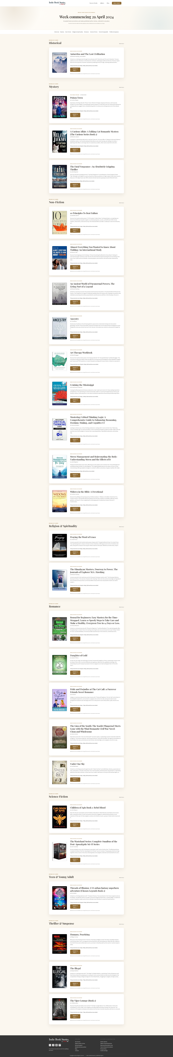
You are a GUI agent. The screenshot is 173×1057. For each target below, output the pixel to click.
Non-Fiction (68, 32)
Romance (86, 32)
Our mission (77, 1041)
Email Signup (116, 3)
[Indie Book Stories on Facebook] (53, 1045)
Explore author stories (80, 1043)
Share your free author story (106, 1045)
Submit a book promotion (106, 1043)
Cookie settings (104, 1050)
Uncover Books (93, 3)
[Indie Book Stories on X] (50, 1045)
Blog (108, 3)
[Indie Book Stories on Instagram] (56, 1045)
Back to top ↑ (121, 43)
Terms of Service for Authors (106, 1047)
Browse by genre (78, 1045)
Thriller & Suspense (114, 32)
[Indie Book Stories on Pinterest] (60, 1045)
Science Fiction (93, 32)
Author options (103, 1041)
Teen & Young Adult (103, 32)
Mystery (62, 32)
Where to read (75, 69)
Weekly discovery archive (80, 1047)
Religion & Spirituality (77, 32)
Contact (77, 1050)
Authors (102, 3)
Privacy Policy (103, 1049)
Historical (56, 32)
